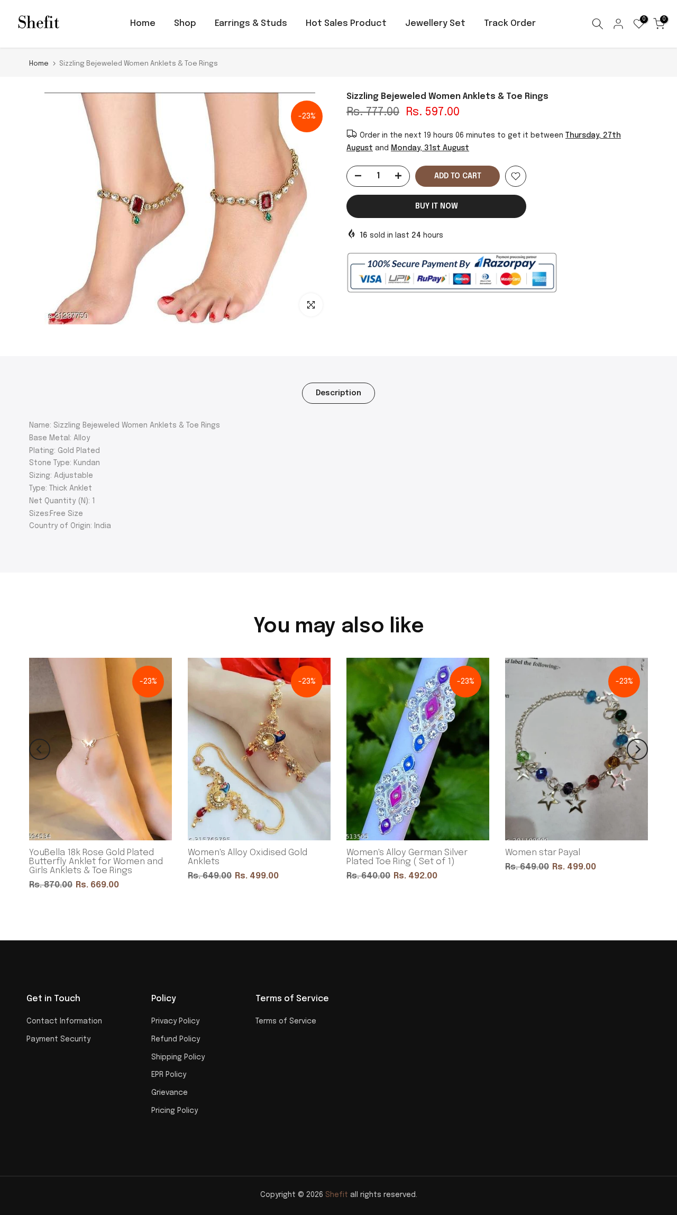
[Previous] (39, 749)
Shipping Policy (178, 1057)
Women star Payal (542, 852)
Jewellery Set (435, 23)
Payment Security (58, 1039)
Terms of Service (285, 1021)
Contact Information (64, 1021)
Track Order (510, 23)
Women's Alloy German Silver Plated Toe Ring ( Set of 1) (407, 857)
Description (338, 393)
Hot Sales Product (346, 23)
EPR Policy (168, 1074)
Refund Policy (175, 1039)
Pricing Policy (174, 1110)
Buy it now (436, 206)
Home (142, 23)
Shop (185, 23)
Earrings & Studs (251, 23)
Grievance (169, 1092)
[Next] (637, 749)
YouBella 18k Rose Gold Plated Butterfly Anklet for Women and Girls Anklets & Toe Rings (96, 861)
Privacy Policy (175, 1021)
